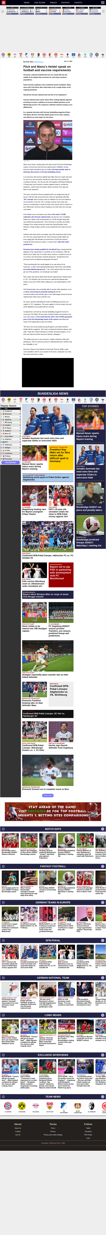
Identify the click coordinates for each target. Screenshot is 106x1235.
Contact (17, 1131)
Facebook (88, 1131)
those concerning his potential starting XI (40, 292)
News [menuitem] (27, 3)
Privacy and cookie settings (53, 1135)
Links (88, 1138)
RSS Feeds (88, 1135)
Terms (53, 1128)
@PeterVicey (38, 62)
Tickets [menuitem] (78, 3)
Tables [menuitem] (53, 3)
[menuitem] (12, 3)
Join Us (17, 1135)
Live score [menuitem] (39, 3)
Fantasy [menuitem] (65, 3)
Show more (48, 795)
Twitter (88, 1128)
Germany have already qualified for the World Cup (41, 249)
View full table (10, 462)
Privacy (53, 1131)
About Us (18, 1128)
